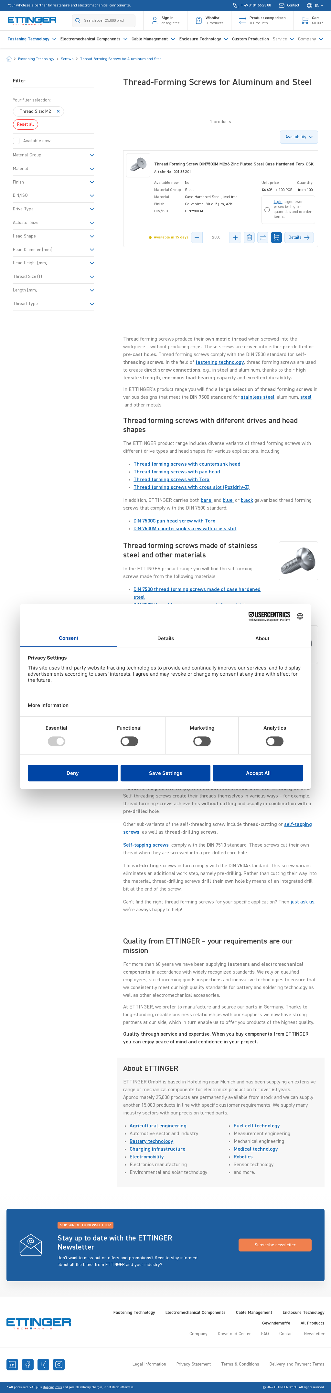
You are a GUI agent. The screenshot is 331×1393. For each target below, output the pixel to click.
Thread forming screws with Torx (171, 479)
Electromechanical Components (196, 1312)
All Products (313, 1323)
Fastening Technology (134, 1312)
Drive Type (23, 209)
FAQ (265, 1334)
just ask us (303, 902)
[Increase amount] (235, 237)
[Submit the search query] (78, 21)
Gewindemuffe (276, 1323)
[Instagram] (59, 1364)
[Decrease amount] (197, 237)
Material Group (27, 155)
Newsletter (314, 1334)
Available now (36, 141)
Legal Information (149, 1364)
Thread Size (27, 276)
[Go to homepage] (32, 20)
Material (20, 168)
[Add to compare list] (262, 237)
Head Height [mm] (30, 263)
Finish (18, 182)
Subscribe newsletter (275, 1245)
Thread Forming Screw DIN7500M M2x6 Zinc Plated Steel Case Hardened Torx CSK (234, 164)
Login (278, 202)
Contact (286, 1334)
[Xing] (43, 1364)
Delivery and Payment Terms (297, 1364)
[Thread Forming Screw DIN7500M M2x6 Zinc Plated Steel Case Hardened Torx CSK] (138, 165)
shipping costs (52, 1387)
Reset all (25, 124)
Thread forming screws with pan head (176, 472)
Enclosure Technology (304, 1312)
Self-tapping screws (147, 845)
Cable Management (254, 1312)
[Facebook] (28, 1364)
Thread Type (25, 303)
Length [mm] (25, 290)
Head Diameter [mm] (32, 250)
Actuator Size (25, 222)
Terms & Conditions (240, 1364)
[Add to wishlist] (249, 237)
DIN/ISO (20, 195)
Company (198, 1334)
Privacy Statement (193, 1364)
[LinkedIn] (12, 1364)
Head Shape (24, 236)
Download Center (234, 1334)
